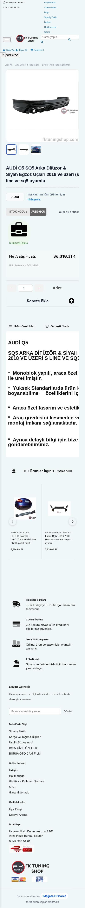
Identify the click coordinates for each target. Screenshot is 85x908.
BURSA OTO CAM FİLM (25, 753)
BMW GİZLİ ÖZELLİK (23, 748)
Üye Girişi (15, 809)
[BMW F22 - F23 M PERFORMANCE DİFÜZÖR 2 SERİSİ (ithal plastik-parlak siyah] (25, 508)
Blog (46, 12)
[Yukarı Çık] (3, 55)
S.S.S (47, 32)
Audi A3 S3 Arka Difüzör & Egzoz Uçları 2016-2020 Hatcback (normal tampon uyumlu (58, 536)
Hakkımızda (50, 27)
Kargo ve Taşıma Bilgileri (25, 736)
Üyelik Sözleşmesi (21, 742)
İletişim (47, 22)
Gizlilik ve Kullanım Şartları (26, 781)
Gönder (68, 711)
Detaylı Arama (18, 814)
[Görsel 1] (11, 149)
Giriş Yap (10, 50)
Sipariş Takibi (17, 731)
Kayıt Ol (23, 50)
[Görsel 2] (24, 149)
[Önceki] (12, 521)
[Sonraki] (72, 521)
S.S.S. (13, 787)
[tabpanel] (42, 394)
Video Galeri (50, 7)
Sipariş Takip (50, 17)
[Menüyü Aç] (7, 39)
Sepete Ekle (38, 300)
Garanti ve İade (19, 792)
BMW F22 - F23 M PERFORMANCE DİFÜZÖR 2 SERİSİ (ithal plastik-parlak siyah (23, 536)
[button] (42, 105)
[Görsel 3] (36, 149)
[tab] (23, 326)
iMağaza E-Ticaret (54, 896)
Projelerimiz (50, 2)
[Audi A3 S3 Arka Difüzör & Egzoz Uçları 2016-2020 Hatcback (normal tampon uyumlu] (59, 508)
